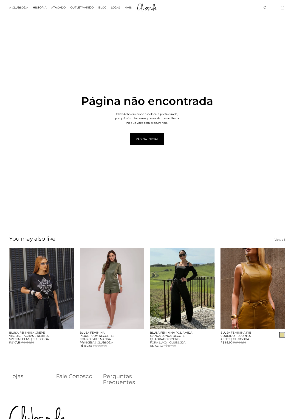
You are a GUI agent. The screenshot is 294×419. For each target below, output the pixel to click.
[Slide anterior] (16, 289)
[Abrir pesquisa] (265, 7)
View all (279, 239)
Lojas (16, 376)
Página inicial (147, 139)
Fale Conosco (74, 376)
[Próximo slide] (67, 289)
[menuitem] (128, 7)
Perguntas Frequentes (119, 379)
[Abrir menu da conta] (275, 8)
